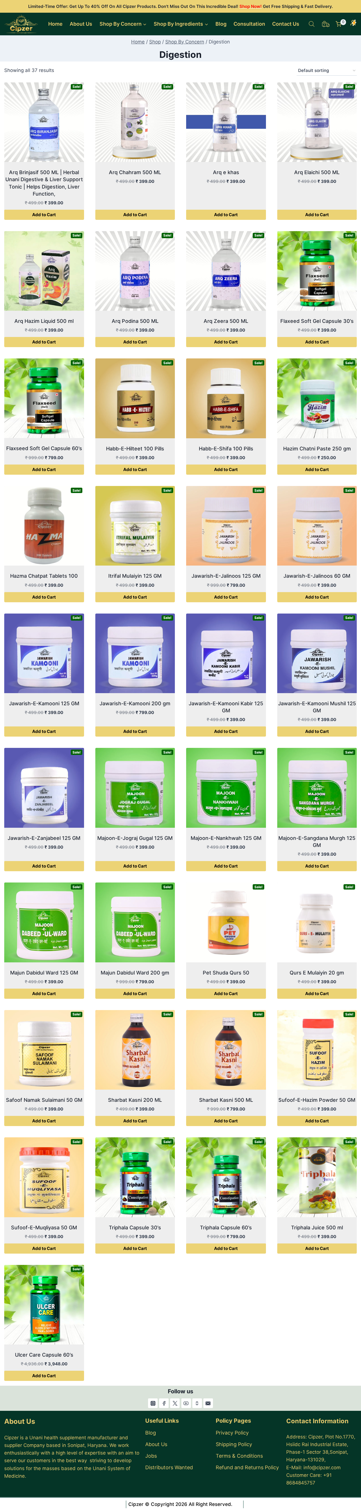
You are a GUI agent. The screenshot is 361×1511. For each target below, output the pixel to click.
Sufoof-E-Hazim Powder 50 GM (316, 1100)
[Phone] (197, 1403)
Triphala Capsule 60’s (226, 1227)
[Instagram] (153, 1403)
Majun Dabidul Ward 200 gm (135, 973)
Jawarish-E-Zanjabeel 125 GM (44, 838)
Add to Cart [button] (44, 214)
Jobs (151, 1456)
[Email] (208, 1403)
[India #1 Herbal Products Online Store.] (21, 24)
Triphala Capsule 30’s (135, 1227)
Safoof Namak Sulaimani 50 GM (44, 1100)
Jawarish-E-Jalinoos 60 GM (316, 576)
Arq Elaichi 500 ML (317, 172)
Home (55, 24)
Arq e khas (226, 172)
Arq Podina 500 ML (135, 321)
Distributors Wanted (169, 1467)
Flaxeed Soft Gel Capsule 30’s (317, 321)
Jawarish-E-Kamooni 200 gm (135, 703)
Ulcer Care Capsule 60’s (44, 1355)
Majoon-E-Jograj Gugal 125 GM (135, 838)
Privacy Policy (232, 1433)
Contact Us (285, 24)
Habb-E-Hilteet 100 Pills (135, 449)
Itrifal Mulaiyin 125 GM (135, 576)
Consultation (249, 24)
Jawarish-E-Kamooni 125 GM (44, 703)
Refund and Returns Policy (247, 1467)
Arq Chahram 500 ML (135, 172)
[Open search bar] (311, 24)
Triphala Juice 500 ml (317, 1227)
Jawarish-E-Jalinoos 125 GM (226, 576)
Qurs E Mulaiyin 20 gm (317, 973)
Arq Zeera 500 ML (226, 321)
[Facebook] (164, 1403)
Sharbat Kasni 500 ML (226, 1100)
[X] (175, 1403)
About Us (81, 24)
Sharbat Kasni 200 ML (135, 1100)
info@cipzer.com (322, 1467)
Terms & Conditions (239, 1456)
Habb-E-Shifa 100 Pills (226, 449)
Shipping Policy (234, 1444)
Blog (220, 24)
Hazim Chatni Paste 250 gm (317, 449)
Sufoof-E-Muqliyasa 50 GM (44, 1227)
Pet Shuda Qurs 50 (226, 973)
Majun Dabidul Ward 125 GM (44, 973)
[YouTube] (186, 1403)
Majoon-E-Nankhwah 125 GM (226, 838)
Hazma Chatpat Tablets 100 (44, 576)
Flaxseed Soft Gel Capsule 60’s (44, 448)
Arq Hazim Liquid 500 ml (44, 321)
